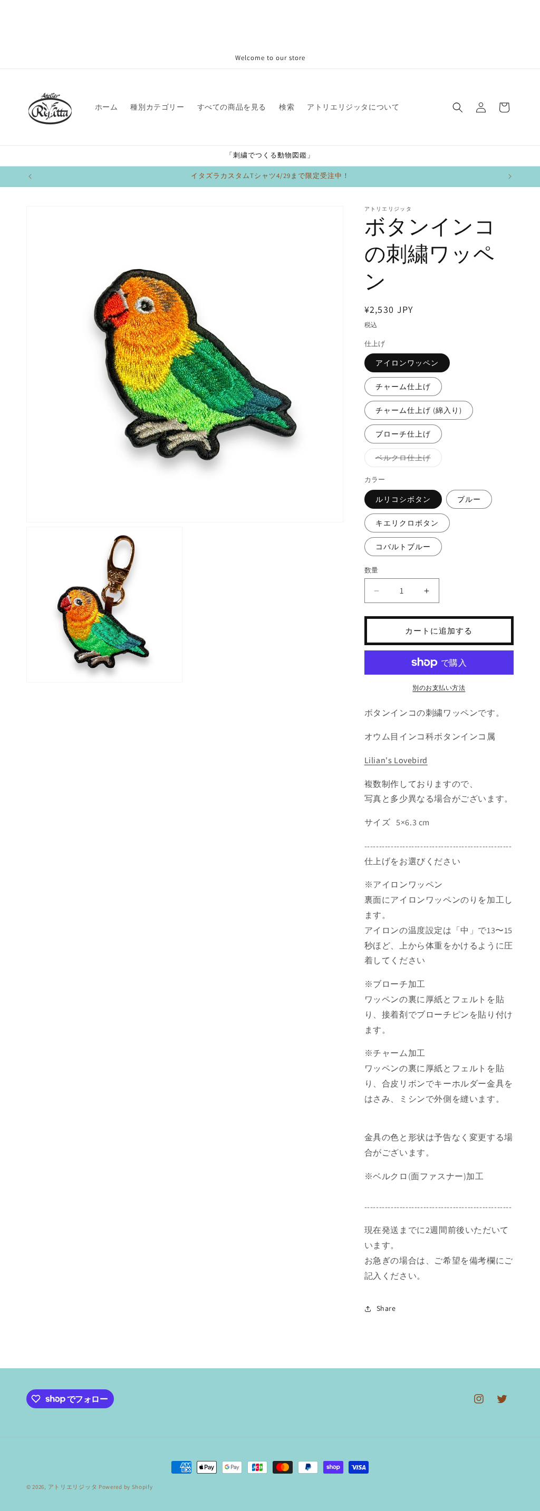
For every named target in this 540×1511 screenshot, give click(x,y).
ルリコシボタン (403, 499)
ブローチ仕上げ (403, 434)
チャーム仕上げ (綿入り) (418, 410)
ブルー (469, 499)
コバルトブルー (403, 546)
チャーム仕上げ (403, 386)
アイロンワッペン (407, 363)
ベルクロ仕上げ (406, 459)
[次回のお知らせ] (510, 176)
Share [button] (386, 1308)
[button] (457, 107)
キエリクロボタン (407, 523)
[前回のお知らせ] (30, 176)
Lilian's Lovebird (396, 760)
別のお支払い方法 (438, 688)
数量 (371, 570)
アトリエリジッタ (73, 1486)
